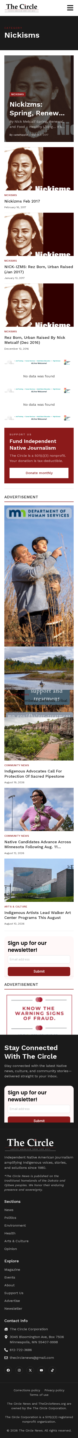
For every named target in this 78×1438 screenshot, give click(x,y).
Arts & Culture (15, 906)
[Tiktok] (52, 1370)
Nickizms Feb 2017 (22, 201)
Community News (16, 694)
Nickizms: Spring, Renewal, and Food (38, 113)
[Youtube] (41, 1370)
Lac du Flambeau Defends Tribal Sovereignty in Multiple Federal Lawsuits (35, 705)
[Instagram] (19, 1370)
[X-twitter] (30, 1370)
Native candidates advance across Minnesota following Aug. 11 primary (37, 847)
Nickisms (17, 94)
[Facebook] (8, 1370)
